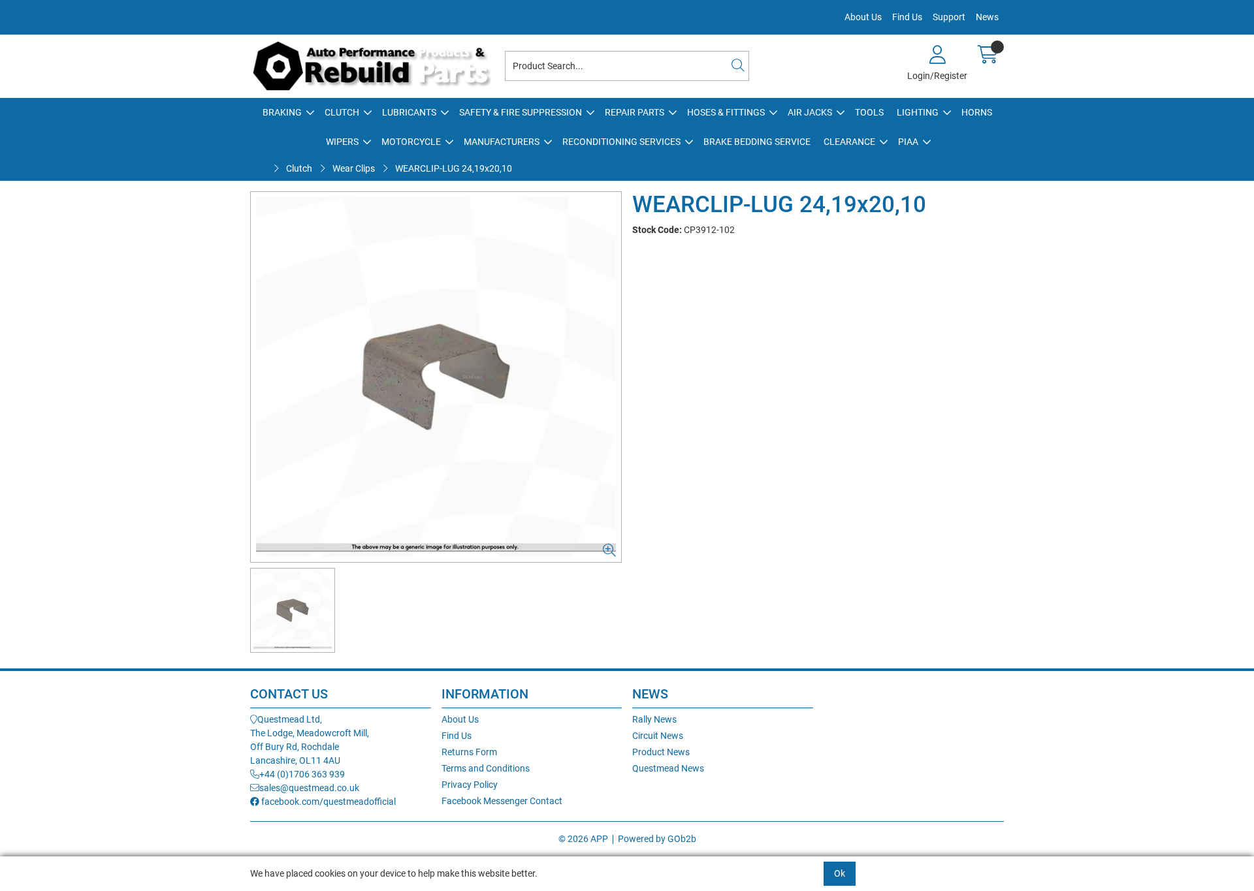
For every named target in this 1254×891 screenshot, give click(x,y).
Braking (282, 112)
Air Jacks (810, 112)
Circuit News (657, 735)
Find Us (907, 17)
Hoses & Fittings (726, 112)
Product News (661, 752)
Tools (869, 112)
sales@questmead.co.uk (309, 788)
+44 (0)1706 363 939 (302, 774)
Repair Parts (634, 112)
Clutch (342, 112)
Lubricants (409, 112)
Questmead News (668, 768)
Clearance (849, 141)
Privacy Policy (470, 784)
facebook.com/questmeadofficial (327, 801)
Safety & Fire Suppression (520, 112)
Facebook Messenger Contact (502, 801)
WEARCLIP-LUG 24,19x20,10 (453, 168)
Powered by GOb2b (657, 839)
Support (949, 17)
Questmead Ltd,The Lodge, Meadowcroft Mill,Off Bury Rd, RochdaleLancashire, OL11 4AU (309, 740)
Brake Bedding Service (757, 141)
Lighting (918, 112)
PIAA (908, 141)
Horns (976, 112)
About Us (863, 17)
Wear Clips (353, 168)
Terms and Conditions (486, 768)
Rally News (654, 719)
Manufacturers (501, 141)
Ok (839, 873)
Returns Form (469, 752)
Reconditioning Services (621, 141)
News (987, 17)
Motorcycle (411, 141)
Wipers (342, 141)
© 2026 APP (583, 839)
